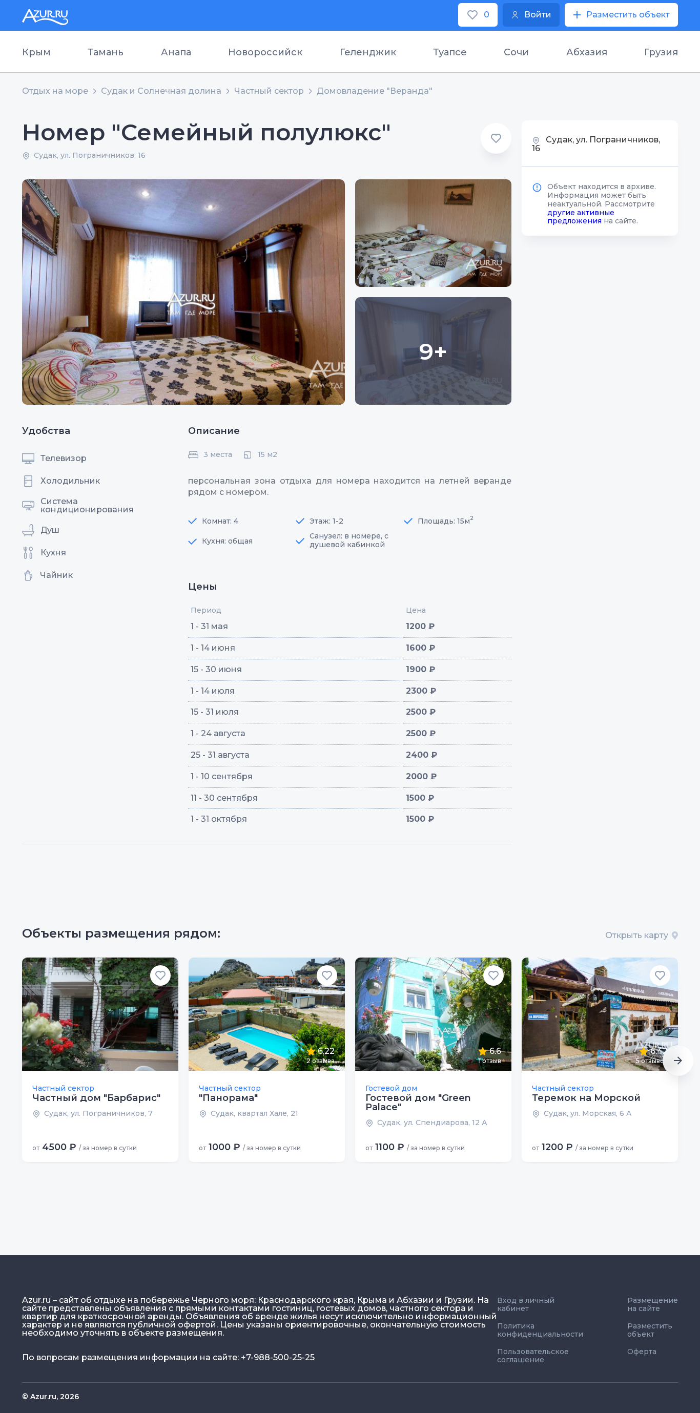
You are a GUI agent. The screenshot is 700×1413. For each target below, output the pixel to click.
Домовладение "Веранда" (375, 91)
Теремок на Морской (586, 1098)
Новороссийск (265, 52)
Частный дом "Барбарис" (96, 1098)
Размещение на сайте (652, 1304)
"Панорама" (228, 1098)
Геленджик (368, 52)
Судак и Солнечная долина (161, 91)
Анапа (176, 52)
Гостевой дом (391, 1088)
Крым (36, 52)
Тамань (105, 52)
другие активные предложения (580, 216)
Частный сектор (269, 91)
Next (678, 1060)
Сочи (516, 52)
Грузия (661, 52)
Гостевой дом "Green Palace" (418, 1102)
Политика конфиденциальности (540, 1330)
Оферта (641, 1351)
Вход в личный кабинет (525, 1304)
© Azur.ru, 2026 (50, 1396)
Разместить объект (649, 1330)
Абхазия (586, 52)
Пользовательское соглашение (533, 1355)
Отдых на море (55, 91)
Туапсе (450, 52)
